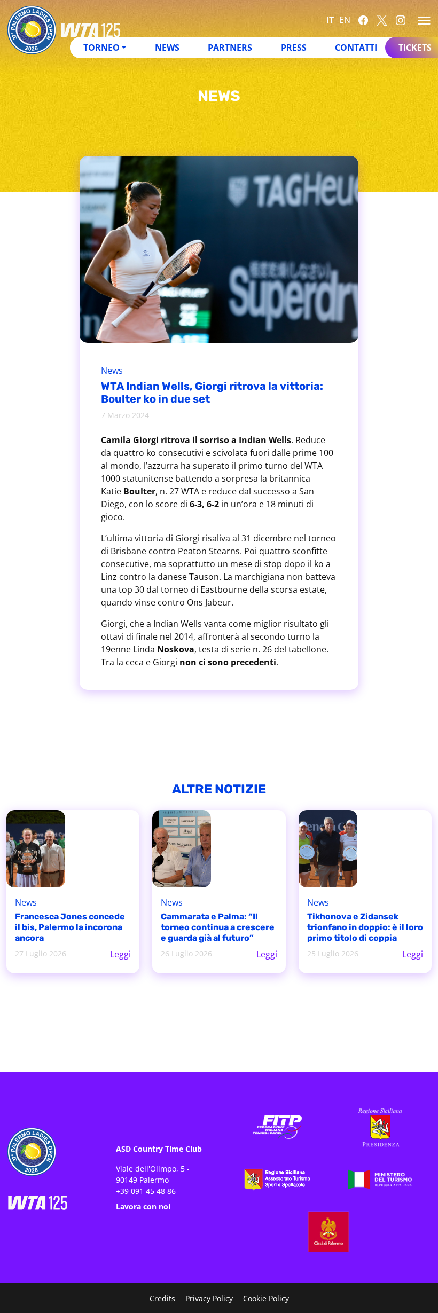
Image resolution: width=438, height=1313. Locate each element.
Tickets (415, 47)
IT (330, 20)
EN (344, 20)
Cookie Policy (266, 1298)
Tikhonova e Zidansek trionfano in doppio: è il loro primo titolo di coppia (365, 927)
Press (294, 47)
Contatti (356, 47)
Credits (162, 1298)
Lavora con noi (143, 1206)
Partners (230, 47)
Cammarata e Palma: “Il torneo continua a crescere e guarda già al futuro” (218, 927)
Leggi (120, 954)
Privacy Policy (209, 1298)
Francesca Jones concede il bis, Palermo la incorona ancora (70, 927)
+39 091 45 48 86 (146, 1191)
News (167, 47)
